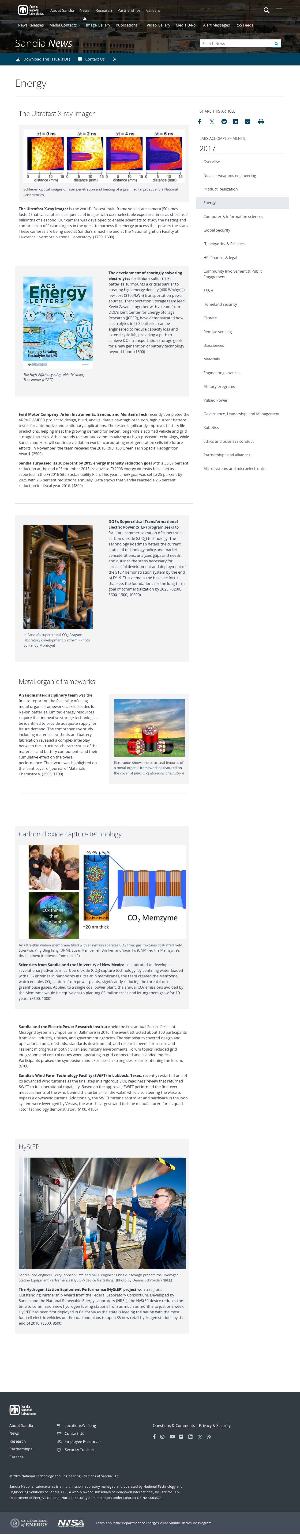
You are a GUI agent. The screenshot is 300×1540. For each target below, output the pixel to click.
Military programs (219, 386)
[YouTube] (173, 1436)
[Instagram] (163, 1436)
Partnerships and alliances (226, 454)
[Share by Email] (249, 121)
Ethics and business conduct (228, 441)
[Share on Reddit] (226, 121)
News (84, 10)
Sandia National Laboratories (32, 1486)
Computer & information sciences (233, 216)
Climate (210, 317)
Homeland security (220, 304)
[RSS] (210, 1436)
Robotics (211, 427)
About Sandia (62, 10)
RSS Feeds (244, 25)
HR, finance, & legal (220, 257)
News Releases (31, 25)
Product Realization (220, 189)
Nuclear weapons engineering (229, 175)
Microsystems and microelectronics (234, 468)
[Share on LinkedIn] (237, 121)
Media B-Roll (187, 25)
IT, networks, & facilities (224, 243)
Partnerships (129, 10)
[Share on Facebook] (202, 121)
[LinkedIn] (191, 1436)
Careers (153, 10)
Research (104, 10)
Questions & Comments (174, 1425)
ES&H (208, 290)
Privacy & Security (215, 1425)
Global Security (216, 230)
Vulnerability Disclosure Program (185, 1523)
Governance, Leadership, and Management (241, 413)
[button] (261, 121)
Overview (211, 161)
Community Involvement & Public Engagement (232, 274)
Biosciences (213, 345)
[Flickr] (182, 1436)
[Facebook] (154, 1436)
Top (286, 1534)
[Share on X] (214, 121)
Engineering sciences (221, 372)
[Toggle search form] (266, 10)
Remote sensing (217, 331)
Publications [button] (127, 25)
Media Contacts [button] (63, 25)
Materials (211, 359)
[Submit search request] (276, 43)
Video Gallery (158, 25)
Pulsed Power (215, 400)
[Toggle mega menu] (278, 10)
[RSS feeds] (116, 59)
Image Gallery (98, 25)
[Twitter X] (201, 1436)
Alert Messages (216, 25)
